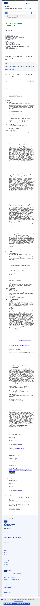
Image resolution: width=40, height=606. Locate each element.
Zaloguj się (29, 3)
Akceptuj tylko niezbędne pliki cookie (23, 603)
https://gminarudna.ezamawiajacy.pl (25, 340)
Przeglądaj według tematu (12, 17)
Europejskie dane (6, 558)
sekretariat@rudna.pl (12, 43)
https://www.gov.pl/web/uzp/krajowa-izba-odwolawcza (25, 466)
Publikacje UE (6, 564)
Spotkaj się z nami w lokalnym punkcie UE (10, 582)
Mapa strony (5, 552)
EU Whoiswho (6, 562)
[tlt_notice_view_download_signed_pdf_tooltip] (6, 59)
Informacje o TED (6, 550)
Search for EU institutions (7, 587)
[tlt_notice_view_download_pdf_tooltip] (6, 66)
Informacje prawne (6, 542)
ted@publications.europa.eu (15, 487)
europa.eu (19, 573)
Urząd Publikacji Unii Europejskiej (9, 524)
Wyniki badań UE (6, 560)
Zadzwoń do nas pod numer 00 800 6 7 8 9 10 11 (11, 577)
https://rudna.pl (19, 444)
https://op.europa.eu (20, 490)
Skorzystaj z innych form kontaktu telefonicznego (11, 579)
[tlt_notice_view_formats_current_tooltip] (33, 81)
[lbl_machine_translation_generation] (17, 72)
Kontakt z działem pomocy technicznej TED (10, 532)
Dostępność (5, 545)
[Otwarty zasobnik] (5, 30)
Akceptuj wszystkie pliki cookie (9, 603)
